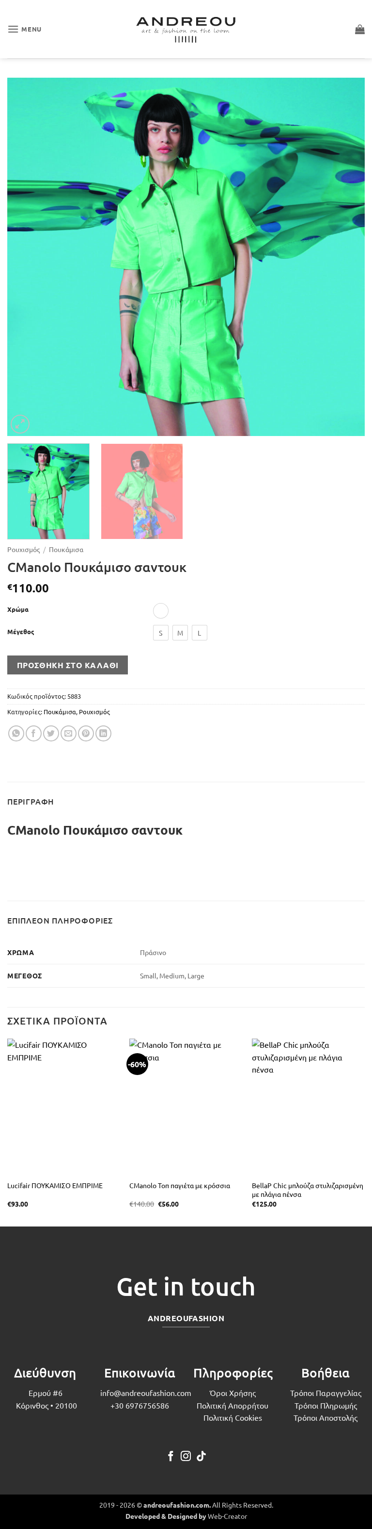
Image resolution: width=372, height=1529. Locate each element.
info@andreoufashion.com (145, 1392)
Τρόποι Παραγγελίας (325, 1392)
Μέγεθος (20, 631)
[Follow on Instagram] (186, 1456)
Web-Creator (227, 1516)
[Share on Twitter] (51, 733)
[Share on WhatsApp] (16, 733)
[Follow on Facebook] (171, 1456)
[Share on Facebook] (34, 733)
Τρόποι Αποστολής (325, 1417)
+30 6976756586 (139, 1405)
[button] (24, 29)
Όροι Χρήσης (233, 1392)
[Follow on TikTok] (201, 1456)
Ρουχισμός (23, 549)
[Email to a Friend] (69, 733)
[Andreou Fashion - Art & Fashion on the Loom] (186, 29)
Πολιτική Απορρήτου (232, 1405)
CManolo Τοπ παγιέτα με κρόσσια (179, 1185)
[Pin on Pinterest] (86, 733)
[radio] (161, 611)
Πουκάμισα (66, 549)
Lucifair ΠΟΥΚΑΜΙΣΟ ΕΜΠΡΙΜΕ (55, 1185)
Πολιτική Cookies (232, 1417)
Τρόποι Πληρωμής (325, 1405)
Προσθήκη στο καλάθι (68, 665)
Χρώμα (18, 609)
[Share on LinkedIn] (103, 733)
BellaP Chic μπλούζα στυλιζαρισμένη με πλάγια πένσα (307, 1190)
